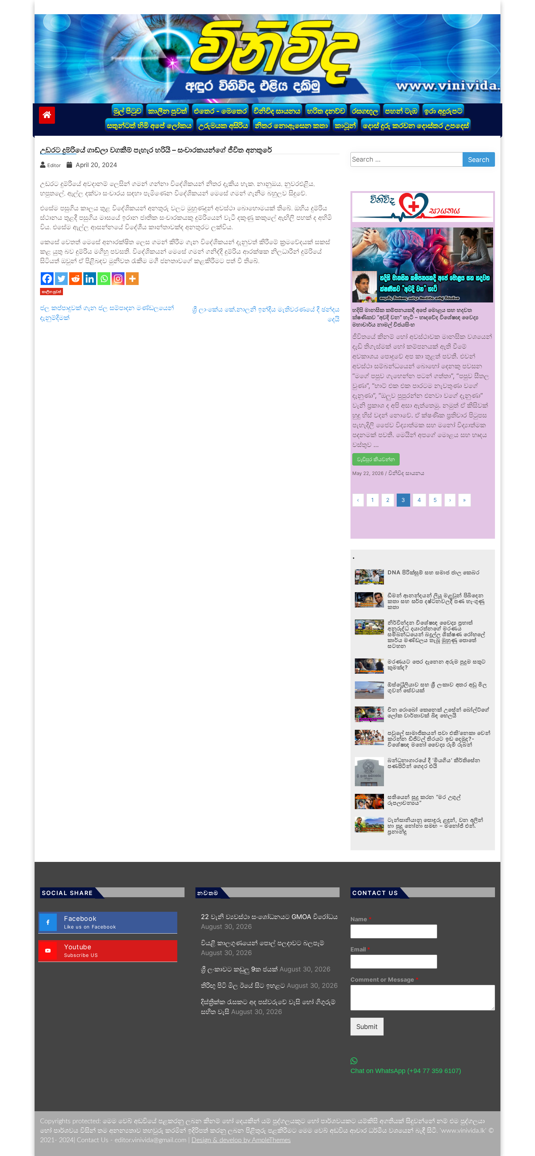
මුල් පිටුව (127, 111)
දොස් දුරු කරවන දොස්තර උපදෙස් (416, 125)
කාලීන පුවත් (167, 111)
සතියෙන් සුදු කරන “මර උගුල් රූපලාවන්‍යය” (424, 799)
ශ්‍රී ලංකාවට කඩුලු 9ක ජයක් (239, 969)
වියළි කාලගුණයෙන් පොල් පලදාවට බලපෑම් (262, 943)
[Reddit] (75, 278)
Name (361, 919)
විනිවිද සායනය (277, 111)
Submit (367, 1026)
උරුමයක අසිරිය (223, 125)
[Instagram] (118, 278)
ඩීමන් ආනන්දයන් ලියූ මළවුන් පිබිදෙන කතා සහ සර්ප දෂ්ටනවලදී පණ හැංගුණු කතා (436, 601)
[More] (132, 278)
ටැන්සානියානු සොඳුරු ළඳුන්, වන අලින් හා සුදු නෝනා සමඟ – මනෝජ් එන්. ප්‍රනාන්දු (435, 825)
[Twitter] (61, 278)
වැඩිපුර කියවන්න (376, 459)
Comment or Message (384, 979)
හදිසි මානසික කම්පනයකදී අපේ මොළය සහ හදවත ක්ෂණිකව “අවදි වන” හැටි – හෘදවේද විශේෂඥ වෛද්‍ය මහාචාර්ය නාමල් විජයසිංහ (415, 317)
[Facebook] (47, 278)
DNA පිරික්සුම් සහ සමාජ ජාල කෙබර (433, 572)
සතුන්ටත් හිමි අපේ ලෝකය (149, 125)
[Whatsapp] (104, 278)
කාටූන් (345, 125)
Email (360, 949)
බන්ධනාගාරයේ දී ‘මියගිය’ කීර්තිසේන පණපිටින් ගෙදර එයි (434, 763)
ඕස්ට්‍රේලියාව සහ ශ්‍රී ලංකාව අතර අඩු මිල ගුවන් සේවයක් (437, 687)
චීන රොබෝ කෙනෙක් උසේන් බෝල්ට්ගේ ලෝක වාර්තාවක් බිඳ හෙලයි (439, 712)
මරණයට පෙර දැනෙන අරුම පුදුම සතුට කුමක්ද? (437, 664)
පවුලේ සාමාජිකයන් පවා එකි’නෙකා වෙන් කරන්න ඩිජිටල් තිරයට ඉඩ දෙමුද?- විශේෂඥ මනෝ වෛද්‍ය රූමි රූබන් (439, 738)
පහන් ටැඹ (401, 111)
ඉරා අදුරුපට (443, 111)
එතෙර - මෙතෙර (220, 111)
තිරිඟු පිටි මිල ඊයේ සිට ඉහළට (243, 985)
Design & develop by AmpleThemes (241, 1140)
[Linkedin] (89, 278)
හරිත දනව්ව (326, 111)
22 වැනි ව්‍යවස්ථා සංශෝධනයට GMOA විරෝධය (269, 917)
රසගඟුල (365, 111)
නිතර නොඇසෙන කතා (291, 125)
